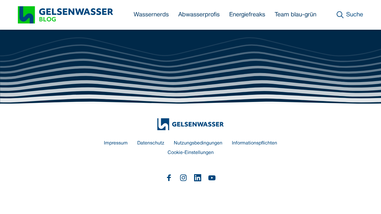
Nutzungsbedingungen (198, 143)
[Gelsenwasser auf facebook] (169, 177)
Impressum (116, 143)
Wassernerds (151, 15)
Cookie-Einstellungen (191, 153)
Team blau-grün (295, 15)
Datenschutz (150, 143)
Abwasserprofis (199, 15)
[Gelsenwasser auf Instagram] (183, 177)
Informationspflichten (254, 143)
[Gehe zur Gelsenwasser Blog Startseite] (190, 124)
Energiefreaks (247, 15)
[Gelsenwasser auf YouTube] (212, 177)
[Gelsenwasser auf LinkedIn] (197, 177)
